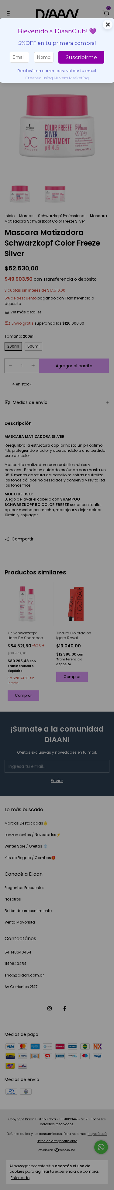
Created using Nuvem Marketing (57, 78)
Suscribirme (81, 57)
